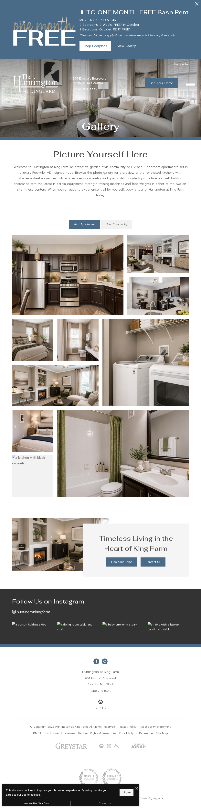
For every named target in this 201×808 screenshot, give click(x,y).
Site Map (162, 733)
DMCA (37, 733)
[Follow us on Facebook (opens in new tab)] (96, 661)
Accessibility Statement (155, 727)
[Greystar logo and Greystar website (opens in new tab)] (71, 748)
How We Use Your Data (36, 803)
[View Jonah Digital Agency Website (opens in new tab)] (138, 747)
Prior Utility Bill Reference (136, 733)
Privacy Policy (127, 727)
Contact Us (105, 803)
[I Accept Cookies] (136, 788)
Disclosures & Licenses (60, 733)
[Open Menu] (190, 83)
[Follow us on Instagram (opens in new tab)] (105, 661)
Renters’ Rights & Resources (97, 733)
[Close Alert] (197, 5)
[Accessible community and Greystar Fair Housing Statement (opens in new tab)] (116, 747)
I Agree (126, 792)
